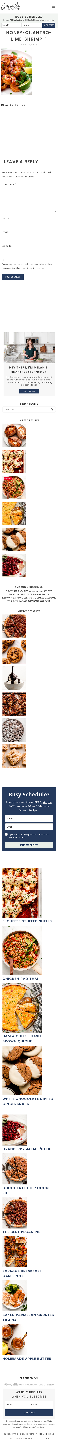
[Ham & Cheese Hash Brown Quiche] (29, 514)
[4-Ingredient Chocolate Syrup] (29, 678)
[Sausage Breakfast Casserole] (14, 1266)
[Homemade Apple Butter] (14, 1354)
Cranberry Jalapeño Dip (27, 1149)
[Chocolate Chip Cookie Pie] (14, 1183)
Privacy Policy (39, 1427)
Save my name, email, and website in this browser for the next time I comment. (27, 266)
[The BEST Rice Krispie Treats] (29, 756)
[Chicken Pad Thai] (29, 488)
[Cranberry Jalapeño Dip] (29, 566)
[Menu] (53, 7)
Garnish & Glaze (10, 6)
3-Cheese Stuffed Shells (27, 921)
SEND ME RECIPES (29, 845)
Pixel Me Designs (45, 1434)
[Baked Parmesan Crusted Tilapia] (14, 1310)
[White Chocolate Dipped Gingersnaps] (29, 540)
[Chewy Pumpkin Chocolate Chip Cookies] (29, 652)
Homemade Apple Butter (27, 1358)
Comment (9, 184)
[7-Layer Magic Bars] (29, 704)
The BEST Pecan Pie (21, 1231)
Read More (29, 391)
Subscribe (48, 25)
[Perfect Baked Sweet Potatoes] (29, 436)
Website (7, 246)
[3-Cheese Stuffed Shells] (29, 462)
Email (5, 232)
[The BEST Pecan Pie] (29, 626)
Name (5, 218)
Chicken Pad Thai (20, 978)
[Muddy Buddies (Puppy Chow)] (29, 730)
